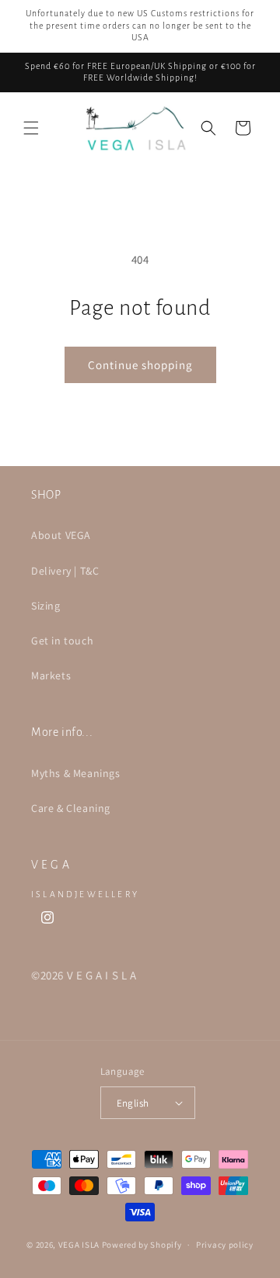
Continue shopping (140, 364)
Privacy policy (225, 1244)
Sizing (46, 606)
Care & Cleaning (70, 808)
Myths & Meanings (76, 773)
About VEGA (61, 535)
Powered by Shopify (142, 1244)
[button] (31, 128)
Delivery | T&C (65, 571)
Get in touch (62, 641)
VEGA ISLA (79, 1244)
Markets (51, 675)
